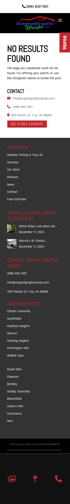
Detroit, (18, 450)
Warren (12, 333)
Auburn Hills (15, 406)
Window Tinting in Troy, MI (25, 155)
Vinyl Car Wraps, (17, 444)
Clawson (12, 377)
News (10, 184)
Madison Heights (18, 326)
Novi (10, 421)
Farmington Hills (18, 348)
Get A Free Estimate (27, 124)
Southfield (14, 318)
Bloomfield (14, 399)
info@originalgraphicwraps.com (34, 98)
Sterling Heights (18, 341)
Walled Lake (15, 355)
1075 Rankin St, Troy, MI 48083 (31, 115)
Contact (12, 192)
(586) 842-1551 (23, 107)
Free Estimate (16, 199)
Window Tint (54, 444)
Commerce (14, 413)
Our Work (13, 169)
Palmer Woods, (29, 450)
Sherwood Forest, (44, 450)
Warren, (11, 450)
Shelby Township (18, 391)
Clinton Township (18, 311)
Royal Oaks (14, 369)
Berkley (12, 384)
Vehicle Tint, (44, 444)
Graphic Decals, (32, 444)
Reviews (12, 177)
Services (12, 162)
